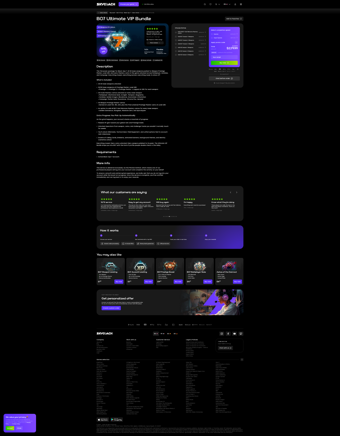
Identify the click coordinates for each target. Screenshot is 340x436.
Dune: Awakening (220, 374)
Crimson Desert (190, 369)
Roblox (158, 399)
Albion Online (100, 364)
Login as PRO (159, 342)
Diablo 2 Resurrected (162, 373)
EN (225, 4)
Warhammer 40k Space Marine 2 (165, 408)
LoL (127, 387)
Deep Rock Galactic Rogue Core (195, 371)
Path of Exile (160, 394)
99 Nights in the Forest (133, 362)
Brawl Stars (159, 367)
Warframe (99, 408)
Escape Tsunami (220, 376)
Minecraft (129, 389)
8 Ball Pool (99, 362)
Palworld (128, 394)
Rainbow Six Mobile (161, 397)
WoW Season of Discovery (163, 412)
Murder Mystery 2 (191, 390)
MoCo (217, 389)
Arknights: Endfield (102, 366)
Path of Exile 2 (190, 394)
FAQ (157, 347)
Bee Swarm (159, 366)
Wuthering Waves (102, 413)
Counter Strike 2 (161, 369)
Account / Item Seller (132, 345)
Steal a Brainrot (190, 403)
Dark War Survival (101, 371)
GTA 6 (158, 383)
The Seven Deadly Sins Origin (134, 406)
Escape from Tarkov (191, 376)
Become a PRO (101, 349)
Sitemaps (159, 344)
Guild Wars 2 (189, 383)
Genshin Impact (160, 382)
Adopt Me (189, 362)
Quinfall (218, 396)
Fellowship (189, 378)
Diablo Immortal (220, 373)
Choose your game (127, 4)
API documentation (102, 347)
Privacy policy (190, 350)
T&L (98, 405)
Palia (98, 394)
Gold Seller (129, 344)
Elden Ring (129, 376)
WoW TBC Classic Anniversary (194, 412)
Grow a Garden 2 (101, 383)
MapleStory (189, 387)
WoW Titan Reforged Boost (223, 412)
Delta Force (219, 371)
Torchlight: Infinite (161, 406)
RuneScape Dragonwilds (133, 401)
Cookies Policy (16, 424)
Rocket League (220, 399)
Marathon (218, 387)
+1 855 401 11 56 (222, 341)
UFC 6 (187, 406)
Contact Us (100, 345)
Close (19, 428)
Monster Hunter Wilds (132, 390)
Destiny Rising (130, 373)
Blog (98, 344)
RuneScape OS (160, 401)
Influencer (129, 349)
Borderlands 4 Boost (132, 367)
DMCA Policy (189, 356)
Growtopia (129, 383)
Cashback (99, 351)
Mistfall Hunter (160, 389)
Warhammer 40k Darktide (133, 408)
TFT (127, 405)
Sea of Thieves (101, 403)
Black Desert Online (191, 366)
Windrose (129, 410)
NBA (217, 390)
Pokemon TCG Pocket (103, 396)
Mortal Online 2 (160, 390)
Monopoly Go (100, 390)
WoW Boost (189, 410)
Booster (128, 342)
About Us (99, 342)
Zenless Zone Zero (131, 413)
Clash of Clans (101, 369)
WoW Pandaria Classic (132, 412)
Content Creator (131, 347)
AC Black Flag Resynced (163, 362)
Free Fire (99, 382)
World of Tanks (160, 410)
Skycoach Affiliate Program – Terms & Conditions (197, 348)
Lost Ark (158, 387)
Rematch (218, 397)
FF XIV (217, 378)
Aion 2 (217, 362)
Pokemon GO (219, 394)
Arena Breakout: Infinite (223, 364)
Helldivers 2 (129, 385)
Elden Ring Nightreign (162, 376)
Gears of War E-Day (132, 382)
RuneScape (100, 401)
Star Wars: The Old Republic (164, 403)
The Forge (99, 406)
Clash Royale (130, 369)
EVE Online (100, 378)
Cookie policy (190, 352)
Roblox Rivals (189, 399)
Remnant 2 (100, 399)
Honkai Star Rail (160, 385)
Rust (187, 401)
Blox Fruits (99, 367)
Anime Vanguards (131, 364)
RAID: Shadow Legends (132, 397)
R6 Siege (99, 397)
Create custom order (111, 308)
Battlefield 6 (130, 366)
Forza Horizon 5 (190, 380)
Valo (217, 406)
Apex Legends (160, 364)
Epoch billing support (162, 345)
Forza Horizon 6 (220, 380)
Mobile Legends (190, 389)
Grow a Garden (220, 382)
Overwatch (219, 392)
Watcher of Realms (221, 408)
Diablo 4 (188, 373)
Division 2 (99, 374)
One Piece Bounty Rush (193, 392)
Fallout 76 (129, 378)
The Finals (189, 405)
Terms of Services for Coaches (195, 344)
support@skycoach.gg (224, 343)
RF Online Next (130, 399)
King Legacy (219, 385)
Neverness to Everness (103, 392)
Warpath (188, 408)
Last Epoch (100, 387)
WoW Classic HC (101, 412)
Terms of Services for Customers (195, 345)
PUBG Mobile (129, 396)
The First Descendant (222, 405)
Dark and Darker (220, 369)
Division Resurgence (132, 374)
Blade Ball (218, 366)
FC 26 (157, 378)
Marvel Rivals (100, 389)
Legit (98, 352)
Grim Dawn (189, 382)
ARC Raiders (189, 364)
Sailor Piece (219, 401)
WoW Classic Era (220, 410)
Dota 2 (158, 374)
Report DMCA (190, 354)
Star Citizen (130, 403)
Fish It (128, 380)
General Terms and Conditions (194, 342)
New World (129, 392)
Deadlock (158, 371)
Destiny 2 (99, 373)
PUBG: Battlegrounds (162, 396)
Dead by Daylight (131, 371)
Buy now (119, 281)
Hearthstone (100, 385)
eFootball (99, 376)
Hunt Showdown (190, 385)
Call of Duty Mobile (221, 367)
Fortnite (158, 380)
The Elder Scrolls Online (163, 405)
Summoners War (220, 403)
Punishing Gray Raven (192, 396)
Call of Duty (189, 367)
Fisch (98, 380)
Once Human (160, 392)
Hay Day (218, 383)
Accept (10, 428)
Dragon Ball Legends (192, 374)
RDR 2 (187, 397)
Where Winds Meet (102, 410)
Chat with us (224, 348)
